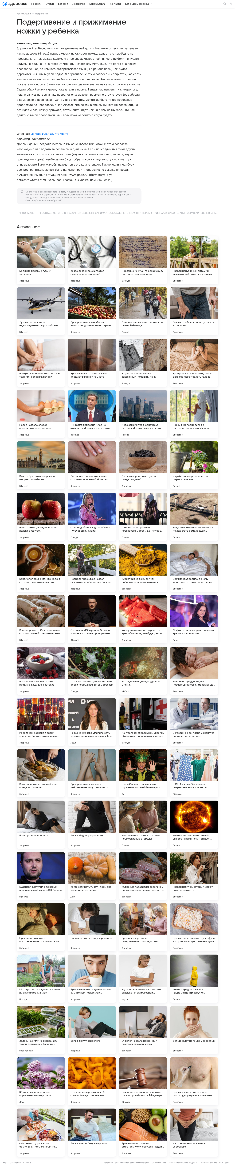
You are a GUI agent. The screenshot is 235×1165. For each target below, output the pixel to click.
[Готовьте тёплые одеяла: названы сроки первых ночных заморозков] (92, 671)
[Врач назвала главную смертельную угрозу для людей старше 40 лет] (143, 1133)
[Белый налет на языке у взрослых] (194, 1030)
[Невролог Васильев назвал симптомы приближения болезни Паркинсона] (92, 568)
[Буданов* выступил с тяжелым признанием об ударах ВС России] (41, 876)
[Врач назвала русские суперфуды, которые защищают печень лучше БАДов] (194, 927)
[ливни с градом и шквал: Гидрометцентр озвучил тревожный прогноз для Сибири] (194, 979)
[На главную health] (17, 4)
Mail (5, 1162)
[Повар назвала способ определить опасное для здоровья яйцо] (41, 414)
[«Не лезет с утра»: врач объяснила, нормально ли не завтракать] (41, 1133)
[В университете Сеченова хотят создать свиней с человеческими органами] (41, 619)
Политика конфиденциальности (214, 1162)
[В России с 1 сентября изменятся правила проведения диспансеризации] (194, 722)
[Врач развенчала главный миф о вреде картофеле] (41, 773)
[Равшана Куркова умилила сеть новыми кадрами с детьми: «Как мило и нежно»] (92, 722)
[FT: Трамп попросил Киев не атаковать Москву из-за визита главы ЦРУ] (92, 414)
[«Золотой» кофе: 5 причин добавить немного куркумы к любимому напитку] (143, 568)
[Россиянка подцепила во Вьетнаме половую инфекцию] (194, 414)
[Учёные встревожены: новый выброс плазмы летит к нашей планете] (194, 825)
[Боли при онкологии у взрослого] (92, 927)
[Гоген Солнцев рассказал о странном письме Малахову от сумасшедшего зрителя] (143, 773)
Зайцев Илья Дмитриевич (49, 133)
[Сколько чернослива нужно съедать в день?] (143, 465)
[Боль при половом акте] (41, 825)
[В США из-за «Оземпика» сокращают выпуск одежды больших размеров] (194, 773)
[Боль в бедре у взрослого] (92, 825)
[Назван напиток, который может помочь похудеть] (194, 876)
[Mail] (5, 4)
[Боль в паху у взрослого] (92, 1030)
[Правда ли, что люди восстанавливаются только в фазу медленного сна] (41, 927)
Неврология (41, 13)
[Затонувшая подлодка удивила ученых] (143, 671)
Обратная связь (159, 1162)
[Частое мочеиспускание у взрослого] (194, 1133)
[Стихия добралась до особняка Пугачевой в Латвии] (92, 517)
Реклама (27, 1162)
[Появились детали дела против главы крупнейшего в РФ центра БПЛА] (143, 1081)
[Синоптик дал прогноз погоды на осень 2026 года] (143, 311)
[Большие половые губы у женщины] (41, 260)
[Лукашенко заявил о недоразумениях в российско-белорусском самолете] (41, 311)
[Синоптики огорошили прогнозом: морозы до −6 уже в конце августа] (143, 517)
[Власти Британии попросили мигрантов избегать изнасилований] (41, 465)
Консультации (24, 13)
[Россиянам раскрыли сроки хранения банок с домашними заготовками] (41, 722)
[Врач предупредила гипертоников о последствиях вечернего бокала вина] (143, 927)
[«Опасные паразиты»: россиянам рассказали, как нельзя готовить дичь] (143, 876)
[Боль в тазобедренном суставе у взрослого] (194, 311)
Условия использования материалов (132, 1162)
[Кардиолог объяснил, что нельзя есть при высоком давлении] (41, 568)
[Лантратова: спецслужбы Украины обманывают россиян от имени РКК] (143, 722)
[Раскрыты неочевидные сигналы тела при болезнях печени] (41, 363)
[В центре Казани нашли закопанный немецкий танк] (143, 363)
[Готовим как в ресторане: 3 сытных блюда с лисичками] (92, 1081)
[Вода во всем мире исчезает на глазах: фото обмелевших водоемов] (194, 517)
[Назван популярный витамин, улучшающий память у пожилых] (194, 260)
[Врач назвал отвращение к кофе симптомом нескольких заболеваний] (92, 979)
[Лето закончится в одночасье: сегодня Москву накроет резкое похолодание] (143, 414)
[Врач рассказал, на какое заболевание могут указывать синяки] (92, 773)
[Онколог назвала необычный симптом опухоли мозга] (143, 1030)
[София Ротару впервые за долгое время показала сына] (194, 619)
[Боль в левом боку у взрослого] (92, 1133)
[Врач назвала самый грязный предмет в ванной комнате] (92, 363)
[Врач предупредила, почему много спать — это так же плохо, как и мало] (194, 568)
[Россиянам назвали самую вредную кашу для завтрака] (41, 671)
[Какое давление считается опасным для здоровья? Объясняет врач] (92, 260)
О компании (15, 1162)
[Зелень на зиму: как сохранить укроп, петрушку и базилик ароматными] (41, 1030)
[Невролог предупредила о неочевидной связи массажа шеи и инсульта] (194, 671)
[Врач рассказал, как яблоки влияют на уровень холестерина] (92, 311)
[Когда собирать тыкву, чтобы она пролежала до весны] (92, 876)
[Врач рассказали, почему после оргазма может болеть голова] (194, 363)
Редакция (108, 1162)
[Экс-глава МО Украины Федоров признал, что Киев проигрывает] (92, 619)
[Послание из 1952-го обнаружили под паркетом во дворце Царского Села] (143, 260)
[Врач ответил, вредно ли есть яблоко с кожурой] (41, 517)
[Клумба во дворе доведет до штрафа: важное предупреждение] (194, 465)
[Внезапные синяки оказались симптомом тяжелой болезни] (92, 465)
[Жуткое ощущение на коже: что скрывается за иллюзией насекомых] (143, 979)
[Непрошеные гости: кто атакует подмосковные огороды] (143, 825)
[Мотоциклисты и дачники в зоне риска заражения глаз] (41, 979)
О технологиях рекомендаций (183, 1162)
